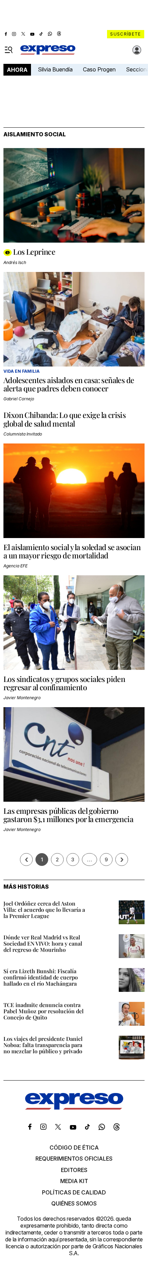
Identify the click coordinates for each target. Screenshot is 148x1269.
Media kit (74, 1181)
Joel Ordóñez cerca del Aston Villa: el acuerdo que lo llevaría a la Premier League (44, 909)
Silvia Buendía (55, 69)
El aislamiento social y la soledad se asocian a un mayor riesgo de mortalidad (71, 551)
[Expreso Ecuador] (74, 1107)
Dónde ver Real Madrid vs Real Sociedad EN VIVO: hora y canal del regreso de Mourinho (42, 943)
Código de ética (74, 1147)
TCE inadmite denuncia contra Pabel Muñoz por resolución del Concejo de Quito (43, 1011)
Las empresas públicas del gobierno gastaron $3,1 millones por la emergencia (68, 815)
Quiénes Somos (74, 1203)
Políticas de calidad (74, 1192)
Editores (74, 1170)
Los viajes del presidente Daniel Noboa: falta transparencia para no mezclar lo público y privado (43, 1045)
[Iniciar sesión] (137, 50)
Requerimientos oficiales (74, 1158)
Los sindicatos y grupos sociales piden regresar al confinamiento (64, 683)
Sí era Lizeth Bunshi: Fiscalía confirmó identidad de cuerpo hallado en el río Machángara (40, 977)
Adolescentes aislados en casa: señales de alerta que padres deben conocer (68, 384)
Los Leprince (34, 251)
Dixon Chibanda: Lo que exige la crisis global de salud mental (64, 419)
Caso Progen (99, 69)
